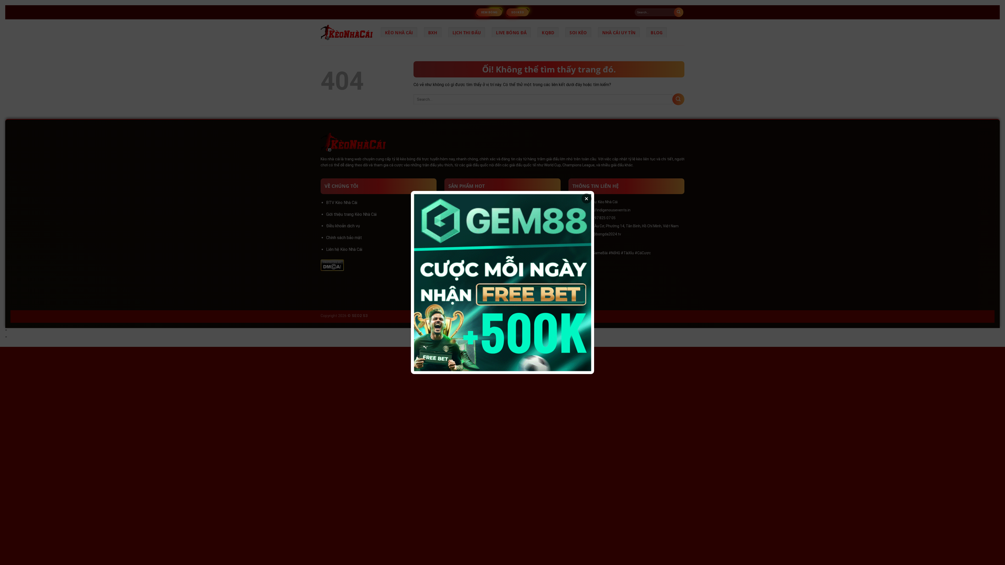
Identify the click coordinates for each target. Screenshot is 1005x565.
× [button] (586, 198)
